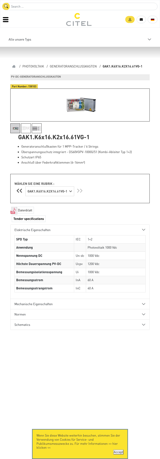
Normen (20, 314)
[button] (130, 19)
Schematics (22, 325)
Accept (118, 452)
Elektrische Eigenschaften (32, 230)
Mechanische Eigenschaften (33, 304)
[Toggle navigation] (6, 19)
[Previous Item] (19, 191)
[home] (14, 66)
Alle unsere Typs (20, 39)
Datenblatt (25, 210)
